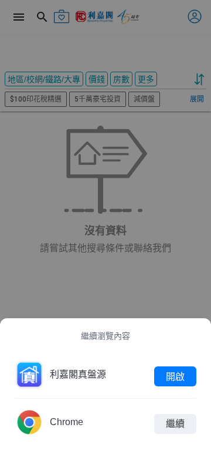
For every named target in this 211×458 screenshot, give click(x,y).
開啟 (175, 376)
